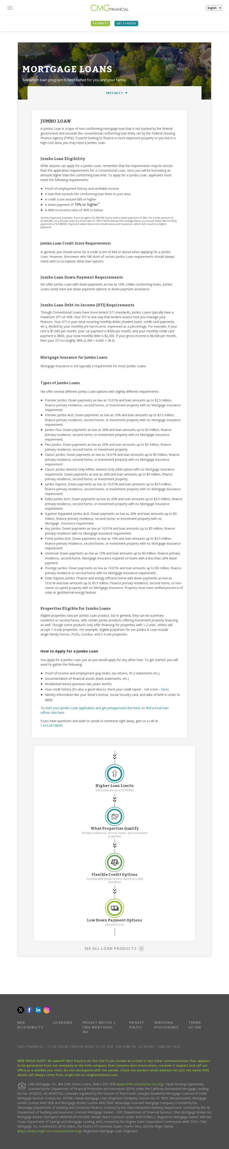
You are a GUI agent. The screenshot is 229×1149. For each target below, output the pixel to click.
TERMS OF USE (195, 1024)
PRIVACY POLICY (136, 1024)
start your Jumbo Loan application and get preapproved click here (92, 708)
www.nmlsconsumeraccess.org (140, 1084)
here (164, 689)
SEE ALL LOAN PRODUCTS (111, 948)
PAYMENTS (100, 23)
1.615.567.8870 (51, 725)
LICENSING (62, 1022)
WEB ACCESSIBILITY (30, 1024)
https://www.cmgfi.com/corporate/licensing (49, 1131)
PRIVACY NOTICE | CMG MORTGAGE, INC (99, 1027)
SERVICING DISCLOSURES (166, 1024)
